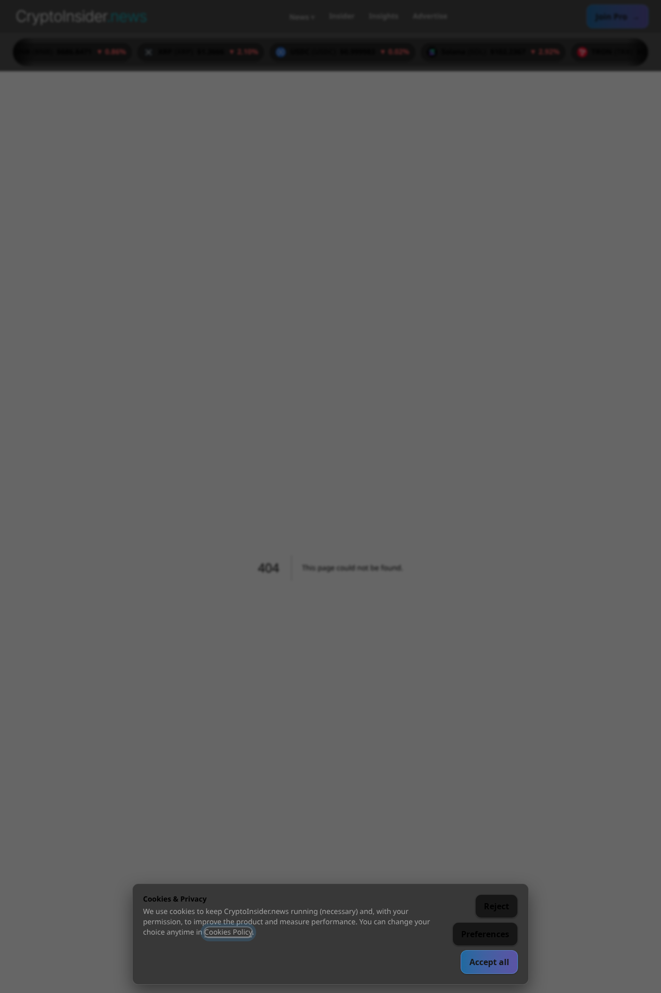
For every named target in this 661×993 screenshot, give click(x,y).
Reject (496, 906)
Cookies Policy (228, 932)
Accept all (489, 962)
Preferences (485, 934)
